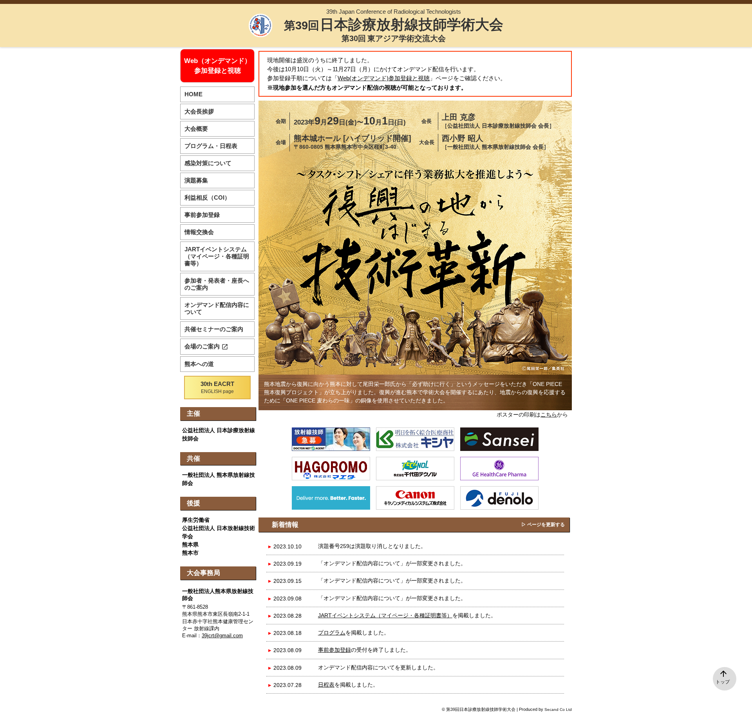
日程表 (326, 685)
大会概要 (196, 128)
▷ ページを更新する (543, 524)
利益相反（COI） (207, 197)
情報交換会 (199, 232)
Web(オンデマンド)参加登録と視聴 (384, 78)
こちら (548, 414)
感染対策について (207, 163)
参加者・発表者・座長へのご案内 (216, 284)
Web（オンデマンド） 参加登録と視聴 (217, 65)
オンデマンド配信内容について (216, 308)
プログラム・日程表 (210, 145)
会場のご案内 (206, 346)
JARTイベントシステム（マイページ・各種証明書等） (385, 615)
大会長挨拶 (199, 111)
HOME (193, 94)
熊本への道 (199, 364)
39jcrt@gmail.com (222, 635)
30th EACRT (217, 387)
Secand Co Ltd (558, 709)
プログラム (331, 632)
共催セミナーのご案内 (213, 329)
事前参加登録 (334, 650)
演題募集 (196, 180)
